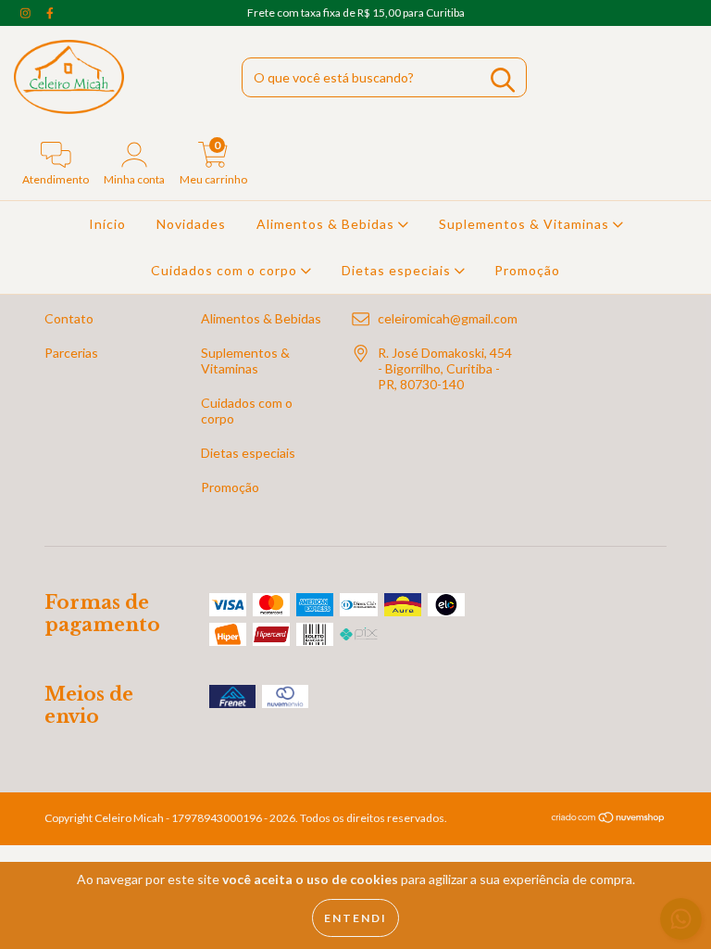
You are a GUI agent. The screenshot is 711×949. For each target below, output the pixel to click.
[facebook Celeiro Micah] (50, 12)
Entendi (355, 918)
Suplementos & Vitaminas (526, 224)
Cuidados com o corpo (226, 270)
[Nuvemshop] (609, 820)
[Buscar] (502, 80)
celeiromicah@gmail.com (448, 318)
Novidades (191, 224)
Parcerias (71, 353)
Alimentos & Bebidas (327, 224)
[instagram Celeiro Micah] (27, 12)
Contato (69, 318)
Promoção (527, 270)
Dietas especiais (398, 270)
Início (107, 224)
